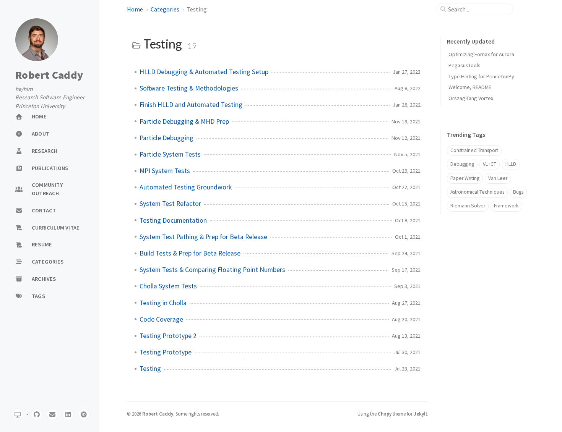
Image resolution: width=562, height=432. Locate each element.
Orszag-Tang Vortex (470, 98)
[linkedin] (68, 414)
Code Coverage (161, 319)
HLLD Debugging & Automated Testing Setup (204, 72)
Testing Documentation (173, 220)
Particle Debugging (166, 138)
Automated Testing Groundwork (186, 187)
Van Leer (497, 178)
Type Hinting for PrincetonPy (481, 76)
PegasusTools (464, 65)
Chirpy (384, 414)
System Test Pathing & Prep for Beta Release (203, 237)
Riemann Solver (467, 205)
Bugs (518, 192)
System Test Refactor (170, 203)
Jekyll (420, 414)
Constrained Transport (474, 150)
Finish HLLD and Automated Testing (191, 104)
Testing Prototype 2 (168, 336)
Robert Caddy (49, 75)
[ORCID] (83, 414)
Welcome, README (469, 87)
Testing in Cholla (163, 303)
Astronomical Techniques (477, 192)
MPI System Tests (165, 171)
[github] (36, 414)
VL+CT (489, 164)
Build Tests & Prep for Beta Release (190, 253)
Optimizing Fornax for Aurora (481, 54)
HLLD (510, 164)
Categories (165, 9)
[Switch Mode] (17, 414)
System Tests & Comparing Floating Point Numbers (212, 269)
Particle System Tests (170, 154)
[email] (52, 414)
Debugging (462, 164)
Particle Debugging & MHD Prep (184, 121)
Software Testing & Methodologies (189, 88)
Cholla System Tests (168, 286)
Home (135, 9)
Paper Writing (464, 178)
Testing (150, 368)
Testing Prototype (166, 352)
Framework (506, 205)
